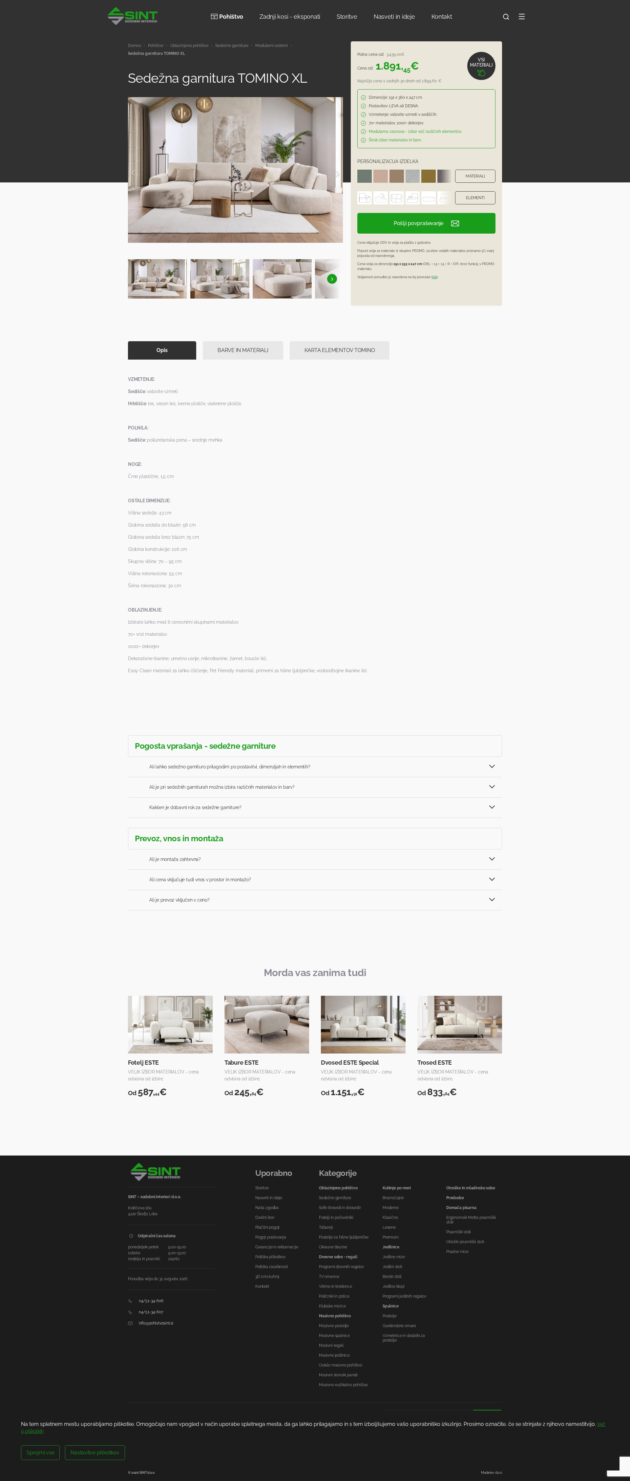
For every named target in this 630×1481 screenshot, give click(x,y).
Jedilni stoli (392, 1266)
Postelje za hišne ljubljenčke (343, 1237)
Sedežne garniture (231, 45)
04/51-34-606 (150, 1301)
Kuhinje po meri (397, 1188)
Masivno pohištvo (335, 1316)
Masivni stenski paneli (338, 1375)
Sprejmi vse (40, 1453)
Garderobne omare (399, 1326)
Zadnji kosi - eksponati (290, 16)
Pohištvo (231, 16)
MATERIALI (475, 176)
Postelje (390, 1316)
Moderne (391, 1207)
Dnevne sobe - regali (338, 1257)
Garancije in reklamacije (276, 1247)
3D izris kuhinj (267, 1276)
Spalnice (391, 1306)
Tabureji (326, 1227)
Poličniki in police (334, 1296)
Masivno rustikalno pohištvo (343, 1385)
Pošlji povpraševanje (418, 223)
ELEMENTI (475, 198)
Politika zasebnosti (271, 1266)
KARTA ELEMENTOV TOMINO (339, 350)
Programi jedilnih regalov (404, 1296)
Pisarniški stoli (458, 1232)
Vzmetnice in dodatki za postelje (404, 1338)
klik (434, 277)
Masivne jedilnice (334, 1355)
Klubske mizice (332, 1306)
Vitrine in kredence (335, 1286)
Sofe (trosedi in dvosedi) (340, 1207)
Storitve (347, 16)
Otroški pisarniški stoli (465, 1242)
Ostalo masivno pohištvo (340, 1365)
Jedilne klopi (394, 1286)
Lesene (389, 1227)
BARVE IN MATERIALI (243, 350)
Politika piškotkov (270, 1257)
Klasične (390, 1217)
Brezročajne (393, 1198)
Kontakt (441, 16)
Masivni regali (331, 1345)
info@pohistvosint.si (155, 1323)
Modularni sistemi (271, 45)
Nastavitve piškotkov (95, 1453)
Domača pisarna (461, 1207)
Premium (391, 1237)
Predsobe (455, 1198)
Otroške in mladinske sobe (470, 1188)
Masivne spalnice (334, 1335)
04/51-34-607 (150, 1312)
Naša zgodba (267, 1207)
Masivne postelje (334, 1326)
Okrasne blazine (333, 1247)
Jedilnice (391, 1247)
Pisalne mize (457, 1251)
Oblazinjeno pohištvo (189, 45)
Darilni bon (264, 1217)
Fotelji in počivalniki (336, 1217)
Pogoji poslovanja (270, 1237)
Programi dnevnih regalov (341, 1266)
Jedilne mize (394, 1257)
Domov (134, 45)
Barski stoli (392, 1276)
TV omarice (329, 1276)
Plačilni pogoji (267, 1227)
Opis (162, 350)
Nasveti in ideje (394, 16)
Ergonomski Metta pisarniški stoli (471, 1219)
